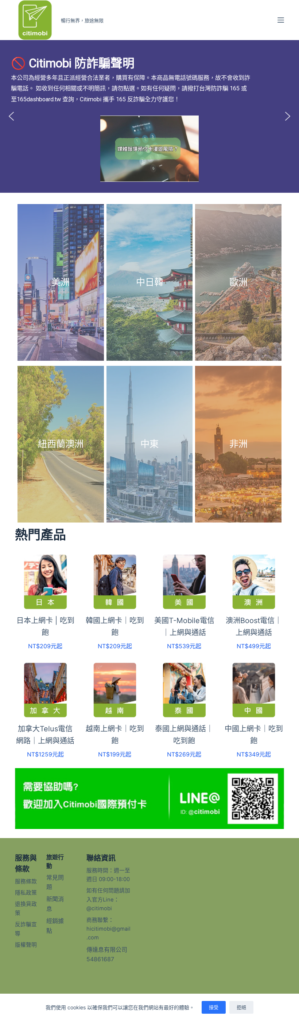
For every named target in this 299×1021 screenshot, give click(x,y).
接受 (213, 1007)
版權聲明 (26, 945)
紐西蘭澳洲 (61, 443)
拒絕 (241, 1007)
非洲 (238, 443)
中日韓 (149, 282)
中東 (149, 443)
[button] (11, 116)
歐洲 (238, 282)
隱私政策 (26, 892)
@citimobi (99, 908)
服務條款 (26, 881)
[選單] (280, 20)
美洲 (60, 282)
